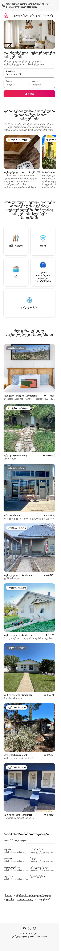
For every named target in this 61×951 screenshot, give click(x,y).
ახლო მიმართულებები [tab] (15, 840)
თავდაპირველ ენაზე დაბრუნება (21, 6)
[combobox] (29, 74)
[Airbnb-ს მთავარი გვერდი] (6, 15)
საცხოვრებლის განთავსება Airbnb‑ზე (32, 15)
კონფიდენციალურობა (23, 936)
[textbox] (16, 84)
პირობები (42, 936)
